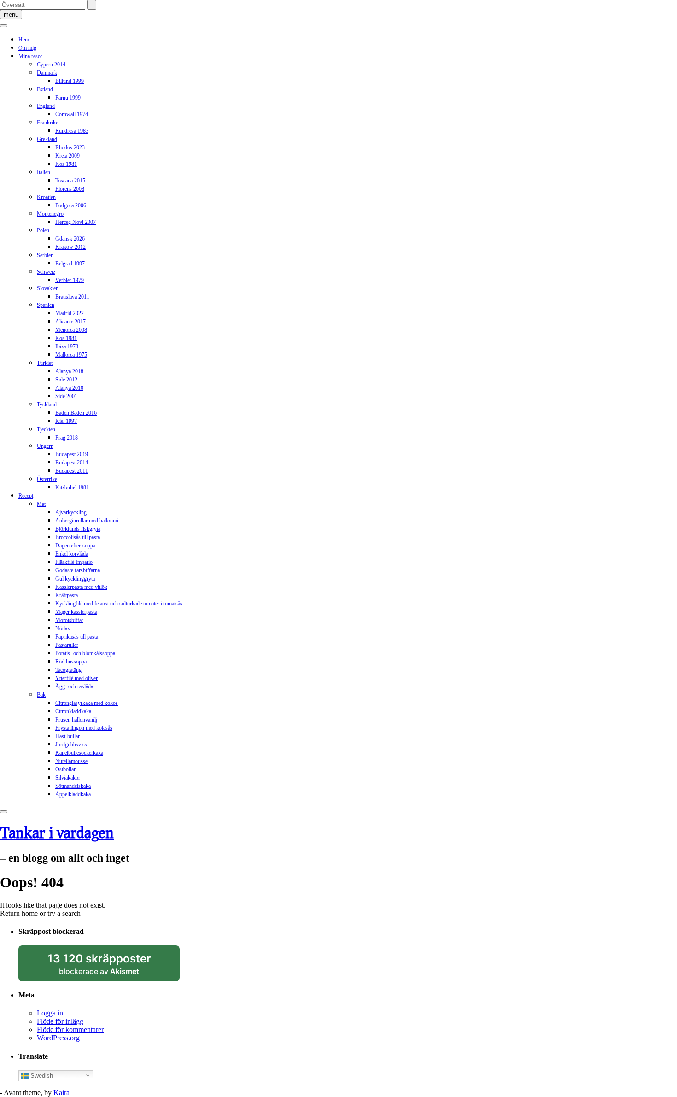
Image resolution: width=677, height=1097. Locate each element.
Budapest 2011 (71, 471)
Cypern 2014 (51, 64)
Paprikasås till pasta (76, 637)
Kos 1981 (66, 164)
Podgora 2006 (70, 205)
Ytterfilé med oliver (76, 678)
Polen (43, 230)
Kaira (61, 1093)
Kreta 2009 (67, 156)
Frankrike (47, 122)
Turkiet (45, 363)
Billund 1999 (69, 81)
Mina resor (30, 56)
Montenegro (50, 214)
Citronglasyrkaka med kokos (86, 703)
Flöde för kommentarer (70, 1029)
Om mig (27, 48)
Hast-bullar (67, 736)
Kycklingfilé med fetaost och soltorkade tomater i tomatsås (118, 603)
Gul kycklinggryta (75, 578)
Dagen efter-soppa (75, 545)
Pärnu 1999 (68, 97)
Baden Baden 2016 (76, 413)
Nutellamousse (71, 761)
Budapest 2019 (71, 454)
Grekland (47, 139)
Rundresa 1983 (71, 131)
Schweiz (46, 272)
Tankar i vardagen (57, 832)
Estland (45, 89)
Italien (43, 172)
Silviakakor (67, 777)
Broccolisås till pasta (77, 537)
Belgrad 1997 (70, 263)
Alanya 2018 (69, 371)
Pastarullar (66, 645)
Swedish (41, 1075)
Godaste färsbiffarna (77, 570)
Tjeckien (46, 429)
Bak (41, 695)
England (46, 106)
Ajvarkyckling (71, 512)
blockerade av (108, 966)
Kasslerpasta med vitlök (81, 587)
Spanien (45, 305)
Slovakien (47, 288)
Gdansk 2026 (70, 238)
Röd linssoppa (71, 661)
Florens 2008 (69, 189)
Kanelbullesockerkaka (79, 753)
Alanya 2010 (69, 388)
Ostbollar (65, 769)
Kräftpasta (66, 595)
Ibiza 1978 (66, 346)
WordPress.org (58, 1038)
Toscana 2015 (70, 180)
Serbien (45, 255)
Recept (25, 496)
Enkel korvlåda (71, 554)
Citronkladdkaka (73, 711)
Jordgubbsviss (71, 744)
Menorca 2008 (71, 330)
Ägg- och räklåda (74, 686)
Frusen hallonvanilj (76, 719)
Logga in (50, 1013)
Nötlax (62, 628)
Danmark (47, 73)
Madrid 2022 (69, 313)
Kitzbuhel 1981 (72, 487)
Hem (23, 39)
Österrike (47, 479)
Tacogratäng (68, 670)
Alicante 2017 (70, 321)
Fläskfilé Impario (74, 562)
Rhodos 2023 (70, 147)
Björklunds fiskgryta (77, 529)
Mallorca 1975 (71, 355)
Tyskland (47, 404)
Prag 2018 (66, 437)
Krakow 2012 (70, 247)
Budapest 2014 (71, 462)
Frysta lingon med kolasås (83, 728)
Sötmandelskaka (73, 786)
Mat (41, 504)
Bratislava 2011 (72, 296)
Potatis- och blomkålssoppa (85, 653)
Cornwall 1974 (71, 114)
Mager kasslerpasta (76, 612)
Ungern (45, 446)
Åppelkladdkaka (73, 794)
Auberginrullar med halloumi (86, 520)
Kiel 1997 (66, 421)
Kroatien (46, 197)
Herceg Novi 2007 (75, 222)
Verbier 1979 (69, 280)
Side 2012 (66, 379)
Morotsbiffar (69, 620)
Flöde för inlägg (60, 1021)
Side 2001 (66, 396)
